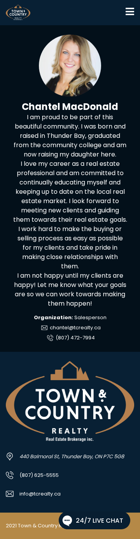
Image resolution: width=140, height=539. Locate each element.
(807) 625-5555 (39, 475)
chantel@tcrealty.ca (75, 327)
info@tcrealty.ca (40, 493)
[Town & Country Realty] (15, 12)
